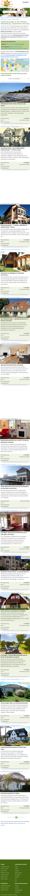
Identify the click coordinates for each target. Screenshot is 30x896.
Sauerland (17, 876)
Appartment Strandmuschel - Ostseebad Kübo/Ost (15, 571)
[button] (23, 66)
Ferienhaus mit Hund (4, 887)
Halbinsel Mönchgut (15, 343)
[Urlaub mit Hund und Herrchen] (6, 7)
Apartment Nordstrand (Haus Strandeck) (12, 365)
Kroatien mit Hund (4, 878)
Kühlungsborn (13, 555)
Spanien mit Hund (4, 876)
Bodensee (17, 870)
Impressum (17, 887)
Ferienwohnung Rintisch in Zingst (10, 793)
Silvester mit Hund (4, 889)
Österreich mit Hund (4, 868)
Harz (16, 878)
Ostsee (8, 82)
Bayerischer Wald (18, 872)
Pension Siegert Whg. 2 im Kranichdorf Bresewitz (14, 703)
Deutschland (3, 82)
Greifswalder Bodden (15, 126)
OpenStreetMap (21, 71)
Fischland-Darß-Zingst (15, 82)
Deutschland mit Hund (5, 866)
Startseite (17, 885)
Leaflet (14, 71)
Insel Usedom (13, 464)
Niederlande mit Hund (5, 872)
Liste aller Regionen (18, 889)
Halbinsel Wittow (14, 418)
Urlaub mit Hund (5, 26)
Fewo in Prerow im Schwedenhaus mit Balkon (13, 611)
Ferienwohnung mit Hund (5, 885)
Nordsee (16, 868)
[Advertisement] (15, 186)
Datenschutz (17, 892)
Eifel (16, 880)
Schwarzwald (17, 874)
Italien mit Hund (4, 870)
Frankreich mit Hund (4, 874)
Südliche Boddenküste (15, 679)
